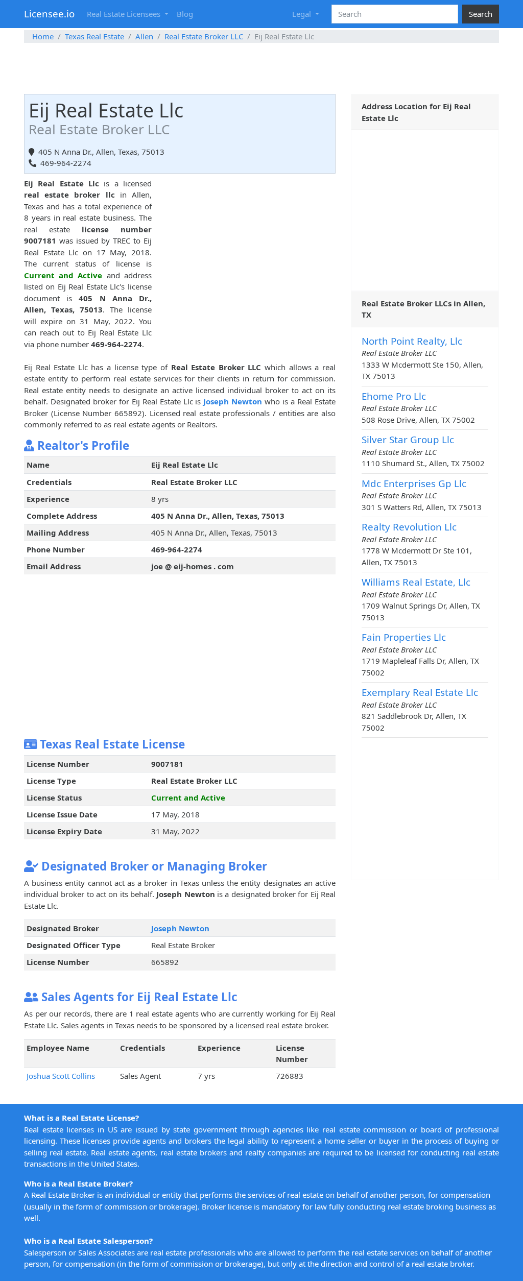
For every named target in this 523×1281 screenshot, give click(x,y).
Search (480, 14)
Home (43, 36)
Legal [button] (302, 14)
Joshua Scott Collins (61, 1076)
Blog (185, 14)
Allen (144, 36)
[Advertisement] (261, 68)
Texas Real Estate (94, 36)
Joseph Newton (232, 401)
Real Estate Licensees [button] (124, 14)
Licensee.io (49, 13)
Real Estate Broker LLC (203, 36)
